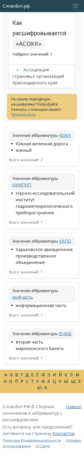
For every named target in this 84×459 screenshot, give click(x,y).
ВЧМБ (65, 333)
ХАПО (65, 241)
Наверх (73, 406)
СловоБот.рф (16, 6)
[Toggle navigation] (75, 6)
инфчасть (22, 297)
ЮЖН (65, 135)
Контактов (64, 433)
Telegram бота (23, 114)
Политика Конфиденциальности (32, 440)
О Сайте (43, 445)
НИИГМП (21, 185)
